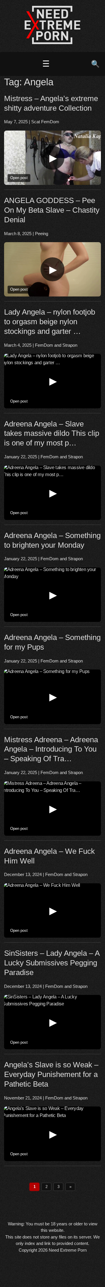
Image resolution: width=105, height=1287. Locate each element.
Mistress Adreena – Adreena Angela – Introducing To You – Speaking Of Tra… (51, 749)
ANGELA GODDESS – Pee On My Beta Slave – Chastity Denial (51, 210)
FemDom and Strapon (56, 345)
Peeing (41, 233)
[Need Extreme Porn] (52, 42)
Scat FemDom (45, 121)
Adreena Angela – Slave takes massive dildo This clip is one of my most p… (51, 433)
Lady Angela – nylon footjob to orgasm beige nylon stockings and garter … (49, 322)
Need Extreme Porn (68, 1250)
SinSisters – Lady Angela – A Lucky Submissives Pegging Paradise (51, 963)
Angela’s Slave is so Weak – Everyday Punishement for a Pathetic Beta (51, 1074)
